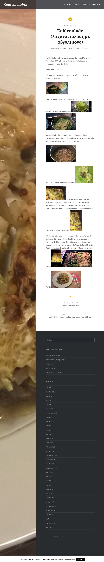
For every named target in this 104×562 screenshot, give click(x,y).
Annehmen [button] (81, 559)
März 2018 (49, 443)
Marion (66, 48)
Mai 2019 (49, 404)
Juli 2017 (49, 476)
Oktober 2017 (51, 464)
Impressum (49, 537)
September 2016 (51, 519)
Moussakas (50, 364)
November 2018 (51, 413)
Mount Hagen (50, 368)
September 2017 (51, 468)
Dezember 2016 (51, 506)
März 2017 (49, 493)
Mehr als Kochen (72, 4)
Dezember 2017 (51, 455)
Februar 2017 (50, 498)
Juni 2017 (49, 481)
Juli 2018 (49, 426)
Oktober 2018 (51, 417)
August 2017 (50, 472)
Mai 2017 (49, 485)
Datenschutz (59, 537)
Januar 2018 (50, 451)
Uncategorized (70, 26)
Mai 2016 (49, 527)
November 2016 (51, 510)
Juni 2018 (49, 430)
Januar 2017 (50, 502)
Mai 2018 (49, 434)
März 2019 (49, 409)
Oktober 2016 (51, 514)
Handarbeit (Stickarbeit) (54, 372)
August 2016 (50, 523)
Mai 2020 (49, 388)
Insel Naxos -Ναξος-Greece (55, 360)
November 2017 (51, 459)
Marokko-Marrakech (53, 355)
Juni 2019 (49, 400)
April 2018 (49, 438)
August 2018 (50, 421)
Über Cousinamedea (91, 4)
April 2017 (49, 489)
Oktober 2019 (51, 392)
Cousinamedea (15, 4)
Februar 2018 (50, 447)
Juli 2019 (49, 396)
